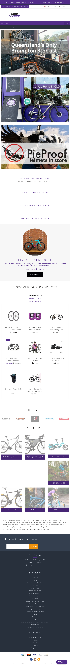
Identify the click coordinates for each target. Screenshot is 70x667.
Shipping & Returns (35, 593)
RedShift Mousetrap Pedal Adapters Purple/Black (35, 330)
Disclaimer (35, 585)
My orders (35, 640)
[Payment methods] (23, 654)
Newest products (35, 298)
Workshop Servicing (35, 603)
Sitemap (35, 598)
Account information (35, 637)
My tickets (35, 642)
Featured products (35, 295)
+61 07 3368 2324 (35, 562)
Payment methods (35, 590)
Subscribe (34, 546)
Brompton (35, 617)
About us (35, 580)
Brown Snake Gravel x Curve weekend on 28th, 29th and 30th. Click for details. (34, 2)
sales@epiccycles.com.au (36, 565)
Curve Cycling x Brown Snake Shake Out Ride (35, 622)
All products (35, 648)
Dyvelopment (55, 664)
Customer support (35, 596)
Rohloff (35, 614)
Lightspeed (40, 664)
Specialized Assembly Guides (35, 611)
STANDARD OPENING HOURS (35, 601)
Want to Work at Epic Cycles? (35, 606)
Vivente (35, 619)
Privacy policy (35, 588)
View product (35, 274)
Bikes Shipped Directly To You (35, 609)
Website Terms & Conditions (35, 583)
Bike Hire (35, 577)
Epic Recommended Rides (35, 627)
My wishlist (35, 645)
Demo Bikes (35, 624)
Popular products (35, 301)
